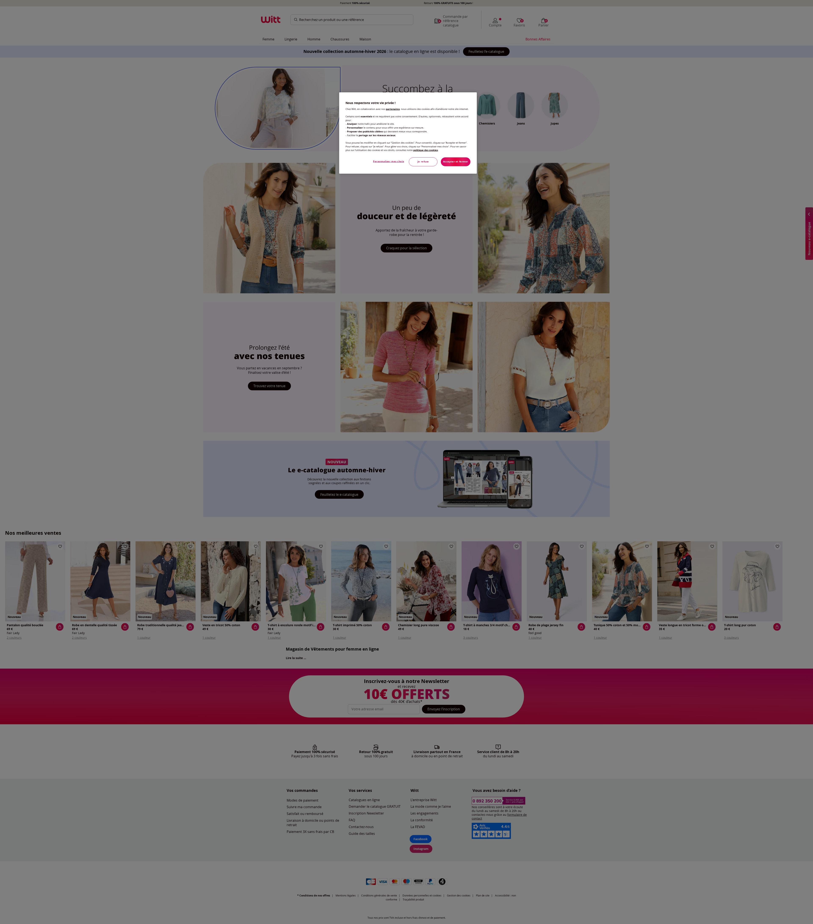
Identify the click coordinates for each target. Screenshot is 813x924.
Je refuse (423, 161)
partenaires (393, 109)
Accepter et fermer (455, 161)
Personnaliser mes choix (388, 161)
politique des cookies (425, 150)
